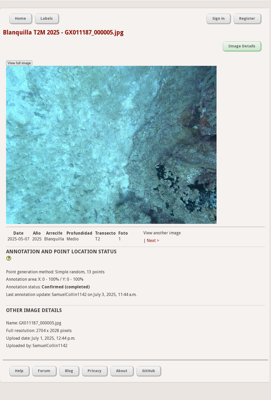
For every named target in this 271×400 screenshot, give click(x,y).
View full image (19, 63)
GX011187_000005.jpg (94, 32)
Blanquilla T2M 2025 (31, 32)
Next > (153, 240)
